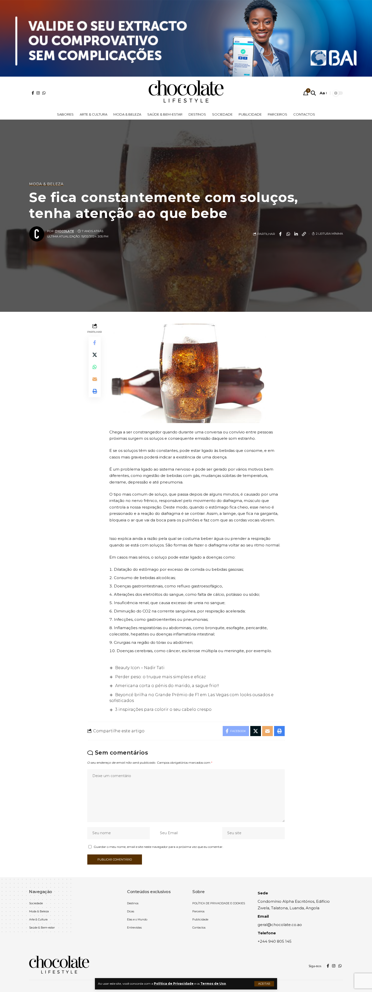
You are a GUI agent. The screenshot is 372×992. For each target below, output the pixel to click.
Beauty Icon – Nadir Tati (139, 667)
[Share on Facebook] (280, 234)
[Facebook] (32, 93)
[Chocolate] (186, 93)
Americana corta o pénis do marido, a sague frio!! (167, 685)
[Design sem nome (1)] (186, 38)
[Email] (95, 379)
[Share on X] (95, 355)
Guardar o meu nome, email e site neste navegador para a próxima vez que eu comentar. (158, 847)
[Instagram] (38, 93)
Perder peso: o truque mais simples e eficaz (160, 676)
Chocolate (64, 231)
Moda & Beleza (46, 184)
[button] (264, 983)
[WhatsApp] (44, 93)
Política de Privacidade (174, 983)
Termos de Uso (213, 983)
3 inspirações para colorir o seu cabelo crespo (163, 709)
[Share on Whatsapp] (288, 234)
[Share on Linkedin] (296, 234)
